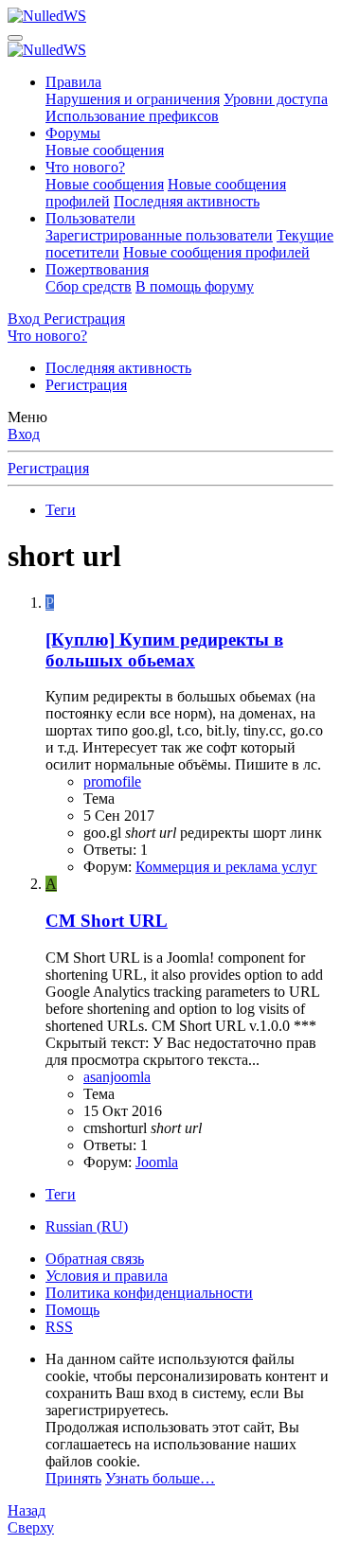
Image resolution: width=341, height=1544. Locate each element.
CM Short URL (106, 921)
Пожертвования (97, 269)
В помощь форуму (194, 286)
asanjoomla (117, 1077)
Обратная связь (94, 1259)
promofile (112, 781)
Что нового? (85, 167)
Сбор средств (88, 286)
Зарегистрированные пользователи (159, 235)
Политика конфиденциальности (149, 1293)
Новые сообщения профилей (216, 252)
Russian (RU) (86, 1226)
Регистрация (86, 385)
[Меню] (15, 38)
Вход (24, 434)
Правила (73, 82)
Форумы (72, 133)
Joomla (156, 1162)
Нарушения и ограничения (132, 99)
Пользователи (90, 218)
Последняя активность (187, 201)
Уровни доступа (276, 99)
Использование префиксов (132, 116)
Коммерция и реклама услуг (226, 867)
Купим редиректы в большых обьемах (164, 650)
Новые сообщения (104, 150)
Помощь (72, 1310)
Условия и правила (106, 1276)
